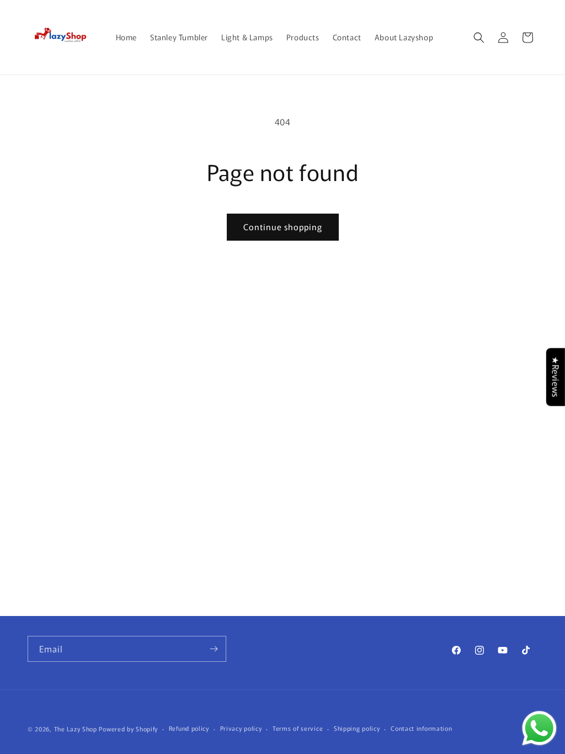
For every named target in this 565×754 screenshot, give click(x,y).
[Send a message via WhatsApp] (539, 728)
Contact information (421, 728)
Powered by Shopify (128, 728)
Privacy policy (241, 728)
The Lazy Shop (75, 728)
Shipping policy (357, 728)
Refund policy (189, 728)
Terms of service (298, 728)
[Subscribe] (213, 649)
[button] (479, 37)
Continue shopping (282, 226)
